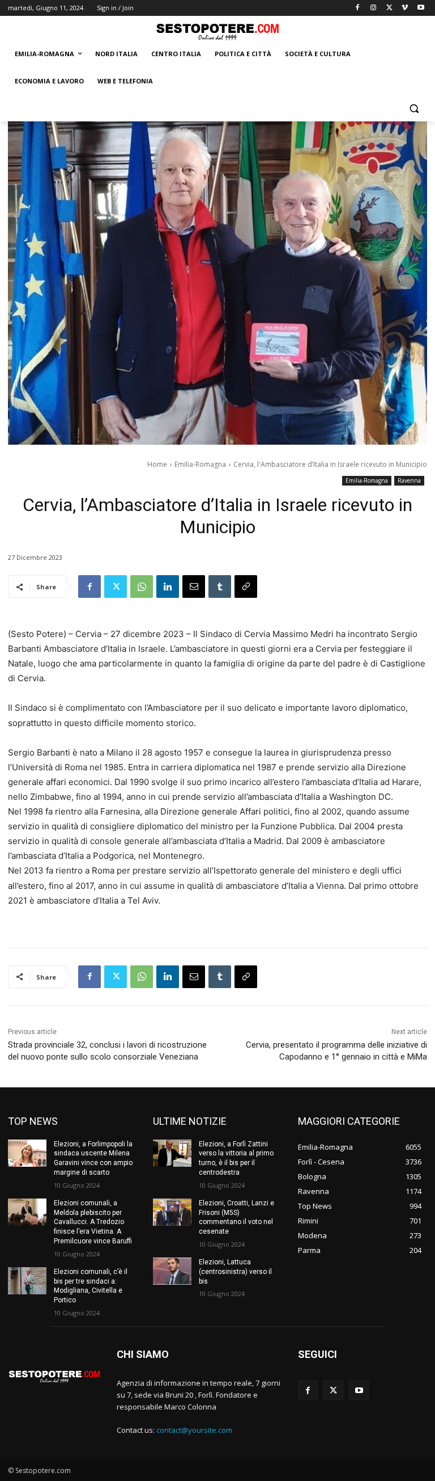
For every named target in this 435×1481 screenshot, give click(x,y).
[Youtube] (420, 8)
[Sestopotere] (217, 31)
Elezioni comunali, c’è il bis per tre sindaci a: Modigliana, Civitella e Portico (90, 1286)
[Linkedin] (167, 586)
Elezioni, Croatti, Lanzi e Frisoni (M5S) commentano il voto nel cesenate (236, 1217)
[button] (413, 108)
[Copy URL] (245, 586)
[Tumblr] (219, 586)
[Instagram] (373, 8)
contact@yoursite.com (194, 1430)
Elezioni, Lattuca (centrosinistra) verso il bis (235, 1271)
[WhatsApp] (141, 586)
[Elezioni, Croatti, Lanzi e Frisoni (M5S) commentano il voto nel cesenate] (172, 1212)
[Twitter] (389, 8)
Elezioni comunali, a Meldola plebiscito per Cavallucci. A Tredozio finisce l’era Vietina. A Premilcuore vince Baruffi (93, 1222)
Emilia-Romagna (200, 464)
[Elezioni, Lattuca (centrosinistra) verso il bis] (172, 1271)
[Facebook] (357, 8)
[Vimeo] (404, 8)
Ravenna (409, 480)
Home (157, 464)
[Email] (193, 586)
